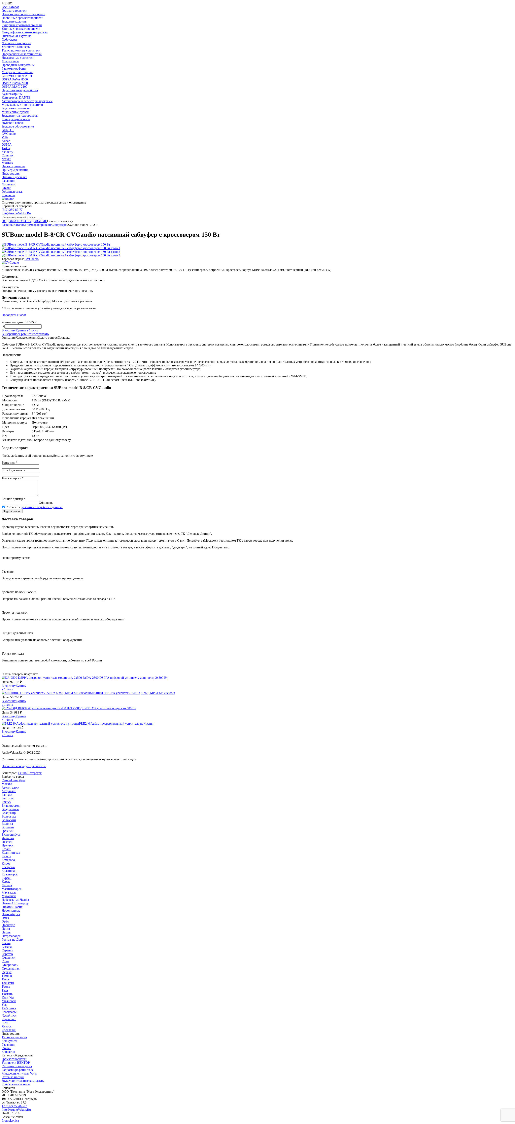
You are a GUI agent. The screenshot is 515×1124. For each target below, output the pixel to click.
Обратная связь (12, 191)
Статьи (6, 188)
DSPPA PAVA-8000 (15, 79)
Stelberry (7, 151)
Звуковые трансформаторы (20, 115)
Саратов (7, 954)
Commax (7, 155)
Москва (7, 784)
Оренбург (8, 925)
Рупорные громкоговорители (22, 25)
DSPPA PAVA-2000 (15, 83)
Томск (6, 986)
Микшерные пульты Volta (19, 1073)
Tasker (6, 148)
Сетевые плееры (13, 1077)
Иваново (8, 838)
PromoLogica (10, 1120)
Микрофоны (10, 61)
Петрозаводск (11, 936)
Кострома (8, 867)
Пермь (6, 932)
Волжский (9, 820)
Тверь (5, 979)
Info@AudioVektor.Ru (16, 213)
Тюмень (7, 993)
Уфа (4, 1004)
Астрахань (9, 791)
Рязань (6, 943)
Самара (7, 946)
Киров (6, 863)
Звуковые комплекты (16, 108)
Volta (5, 137)
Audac (6, 141)
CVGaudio (9, 133)
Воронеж (8, 827)
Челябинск (9, 1015)
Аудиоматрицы (12, 94)
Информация (11, 173)
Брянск (6, 802)
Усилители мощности (16, 43)
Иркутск (7, 845)
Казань (6, 849)
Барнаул (7, 794)
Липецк (7, 885)
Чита (5, 1022)
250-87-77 (12, 209)
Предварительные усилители (22, 54)
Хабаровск (9, 1008)
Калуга (6, 856)
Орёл (5, 921)
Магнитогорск (12, 889)
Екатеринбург (11, 834)
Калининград (11, 852)
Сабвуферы (9, 39)
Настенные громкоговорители (22, 18)
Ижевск (7, 841)
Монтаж (7, 162)
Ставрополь (10, 965)
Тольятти (8, 983)
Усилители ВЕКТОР (16, 1062)
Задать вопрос (12, 511)
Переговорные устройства (20, 90)
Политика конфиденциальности (24, 766)
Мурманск (9, 896)
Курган (6, 878)
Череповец (9, 1019)
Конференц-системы (16, 119)
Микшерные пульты (15, 112)
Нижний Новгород (15, 903)
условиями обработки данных (42, 507)
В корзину (9, 330)
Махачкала (9, 892)
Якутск (6, 1026)
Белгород (8, 798)
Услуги (6, 159)
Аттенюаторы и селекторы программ (27, 101)
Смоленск (8, 957)
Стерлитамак (11, 968)
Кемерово (8, 860)
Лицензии (8, 184)
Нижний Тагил (12, 907)
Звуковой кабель (13, 122)
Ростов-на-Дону (13, 939)
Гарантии (8, 180)
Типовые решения (14, 1037)
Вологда (7, 823)
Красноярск (10, 874)
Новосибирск (11, 914)
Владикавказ (10, 809)
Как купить (9, 1041)
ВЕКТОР (8, 130)
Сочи (5, 961)
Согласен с (34, 507)
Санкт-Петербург (30, 773)
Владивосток (11, 805)
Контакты (8, 195)
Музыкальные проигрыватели (22, 104)
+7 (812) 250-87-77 (14, 1106)
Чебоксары (9, 1012)
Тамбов (7, 975)
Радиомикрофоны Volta (18, 1070)
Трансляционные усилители (21, 50)
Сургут (6, 972)
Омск (5, 917)
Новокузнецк (11, 910)
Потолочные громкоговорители (23, 14)
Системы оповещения (17, 75)
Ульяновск (9, 1001)
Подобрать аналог (14, 315)
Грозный (7, 831)
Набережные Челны (15, 899)
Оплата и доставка (14, 177)
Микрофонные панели (17, 72)
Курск (6, 881)
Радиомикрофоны (14, 68)
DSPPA (7, 144)
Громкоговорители (14, 10)
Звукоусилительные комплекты (23, 1080)
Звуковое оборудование (18, 126)
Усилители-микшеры (16, 46)
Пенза (6, 928)
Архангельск (10, 787)
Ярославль (9, 1030)
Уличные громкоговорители (21, 28)
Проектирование (13, 166)
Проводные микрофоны (18, 65)
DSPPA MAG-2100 (14, 86)
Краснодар (9, 870)
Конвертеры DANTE (16, 97)
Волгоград (9, 816)
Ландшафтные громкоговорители (25, 32)
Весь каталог (10, 7)
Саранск (7, 950)
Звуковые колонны (14, 21)
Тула (5, 990)
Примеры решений (15, 170)
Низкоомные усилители (18, 57)
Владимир (9, 812)
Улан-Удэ (8, 997)
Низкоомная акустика (16, 36)
